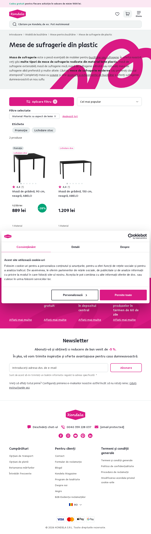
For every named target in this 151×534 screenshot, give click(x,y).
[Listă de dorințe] (117, 14)
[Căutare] (13, 24)
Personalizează (72, 294)
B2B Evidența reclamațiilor (70, 497)
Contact (59, 456)
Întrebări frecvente (20, 473)
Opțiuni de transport (21, 456)
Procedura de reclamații (115, 472)
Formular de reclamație (68, 461)
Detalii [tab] (75, 246)
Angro (58, 491)
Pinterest (83, 436)
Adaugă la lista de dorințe (44, 148)
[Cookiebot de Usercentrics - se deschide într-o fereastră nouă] (131, 236)
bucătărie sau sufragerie (104, 57)
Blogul (58, 467)
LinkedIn (90, 436)
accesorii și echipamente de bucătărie (90, 75)
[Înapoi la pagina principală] (17, 14)
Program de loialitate (67, 479)
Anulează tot (70, 116)
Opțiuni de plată (18, 461)
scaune (54, 75)
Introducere (15, 34)
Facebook (61, 436)
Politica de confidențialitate (117, 466)
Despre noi (61, 485)
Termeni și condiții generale (117, 460)
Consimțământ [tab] (26, 246)
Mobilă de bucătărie (36, 34)
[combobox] (109, 101)
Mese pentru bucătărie (63, 34)
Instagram (68, 436)
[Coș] (127, 14)
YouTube (75, 436)
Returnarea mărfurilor (21, 467)
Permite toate (123, 294)
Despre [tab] (125, 246)
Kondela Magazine (66, 473)
